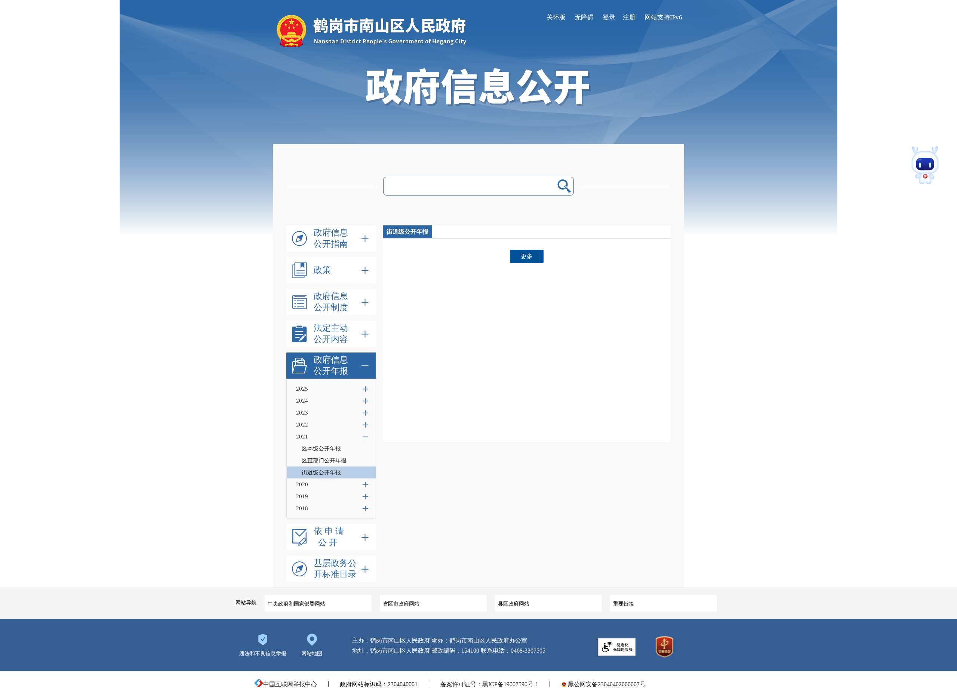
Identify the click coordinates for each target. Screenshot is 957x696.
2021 (302, 437)
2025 (302, 389)
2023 (302, 413)
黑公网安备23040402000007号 (606, 684)
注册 (629, 17)
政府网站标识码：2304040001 (379, 684)
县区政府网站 (513, 604)
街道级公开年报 (321, 472)
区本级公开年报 (321, 449)
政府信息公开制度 (331, 302)
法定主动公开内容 (331, 333)
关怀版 (556, 17)
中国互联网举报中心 (290, 684)
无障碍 (584, 17)
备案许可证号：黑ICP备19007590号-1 (489, 684)
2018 (302, 508)
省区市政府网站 (401, 604)
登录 (609, 17)
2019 (302, 496)
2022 (302, 425)
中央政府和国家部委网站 (296, 604)
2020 (302, 484)
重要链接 (623, 604)
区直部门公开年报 (324, 461)
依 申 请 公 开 (329, 537)
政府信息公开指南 (331, 238)
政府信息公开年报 (331, 365)
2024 (302, 401)
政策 (322, 270)
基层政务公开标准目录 (335, 568)
